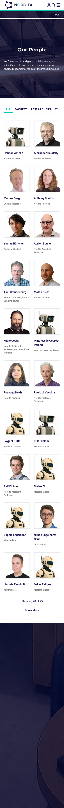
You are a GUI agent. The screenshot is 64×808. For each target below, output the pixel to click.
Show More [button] (32, 610)
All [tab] (8, 109)
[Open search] (53, 5)
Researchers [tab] (41, 109)
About (57, 14)
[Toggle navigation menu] (58, 5)
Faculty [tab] (20, 109)
